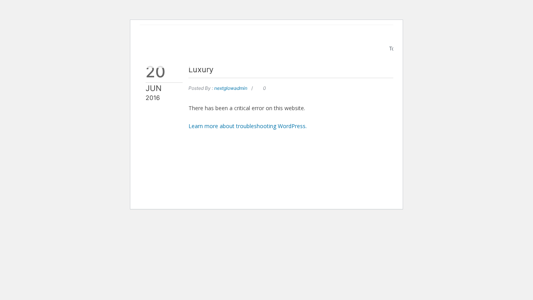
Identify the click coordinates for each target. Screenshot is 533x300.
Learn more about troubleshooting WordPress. (247, 126)
